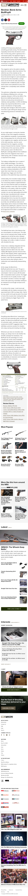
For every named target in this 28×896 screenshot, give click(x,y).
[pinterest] (8, 19)
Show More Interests (17, 690)
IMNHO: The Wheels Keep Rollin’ (12, 548)
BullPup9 (24, 355)
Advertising (3, 722)
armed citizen (12, 646)
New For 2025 (4, 743)
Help (2, 728)
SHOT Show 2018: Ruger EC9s (12, 408)
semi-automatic (10, 398)
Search (2, 730)
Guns (2, 16)
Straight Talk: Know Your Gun (9, 588)
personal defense (16, 399)
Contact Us (3, 724)
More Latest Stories (17, 609)
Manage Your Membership (7, 777)
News (2, 559)
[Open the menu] (25, 5)
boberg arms (10, 400)
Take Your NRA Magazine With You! (11, 829)
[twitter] (5, 19)
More (9, 527)
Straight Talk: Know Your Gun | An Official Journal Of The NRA (13, 644)
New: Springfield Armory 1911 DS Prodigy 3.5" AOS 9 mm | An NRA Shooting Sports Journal (6, 500)
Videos (2, 755)
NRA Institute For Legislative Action (9, 764)
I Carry (3, 669)
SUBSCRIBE (8, 708)
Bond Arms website (8, 211)
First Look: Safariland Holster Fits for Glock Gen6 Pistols (9, 597)
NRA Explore (4, 766)
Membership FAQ (5, 775)
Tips (5, 559)
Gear (2, 747)
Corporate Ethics (19, 890)
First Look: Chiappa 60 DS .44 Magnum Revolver (9, 580)
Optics (2, 751)
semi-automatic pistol (21, 646)
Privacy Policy (3, 890)
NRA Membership (5, 771)
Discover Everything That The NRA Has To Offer (13, 866)
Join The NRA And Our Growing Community (14, 847)
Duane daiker (20, 398)
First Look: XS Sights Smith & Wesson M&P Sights (9, 563)
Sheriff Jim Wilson (6, 625)
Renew (14, 1)
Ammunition (3, 745)
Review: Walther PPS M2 (10, 406)
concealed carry (7, 399)
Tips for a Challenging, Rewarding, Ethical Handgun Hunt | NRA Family (12, 649)
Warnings (3, 891)
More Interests (14, 622)
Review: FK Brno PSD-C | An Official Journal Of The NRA (6, 515)
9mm (16, 398)
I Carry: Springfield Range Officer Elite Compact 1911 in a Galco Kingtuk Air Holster (13, 411)
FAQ (2, 726)
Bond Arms (15, 397)
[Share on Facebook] (2, 19)
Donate (18, 1)
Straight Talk (5, 646)
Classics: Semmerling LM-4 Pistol (8, 572)
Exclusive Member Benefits (7, 773)
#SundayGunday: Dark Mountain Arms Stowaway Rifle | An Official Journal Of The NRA (20, 516)
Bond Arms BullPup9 (15, 48)
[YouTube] (27, 1)
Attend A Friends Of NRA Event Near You (13, 884)
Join (11, 1)
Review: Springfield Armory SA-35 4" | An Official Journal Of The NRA (21, 499)
